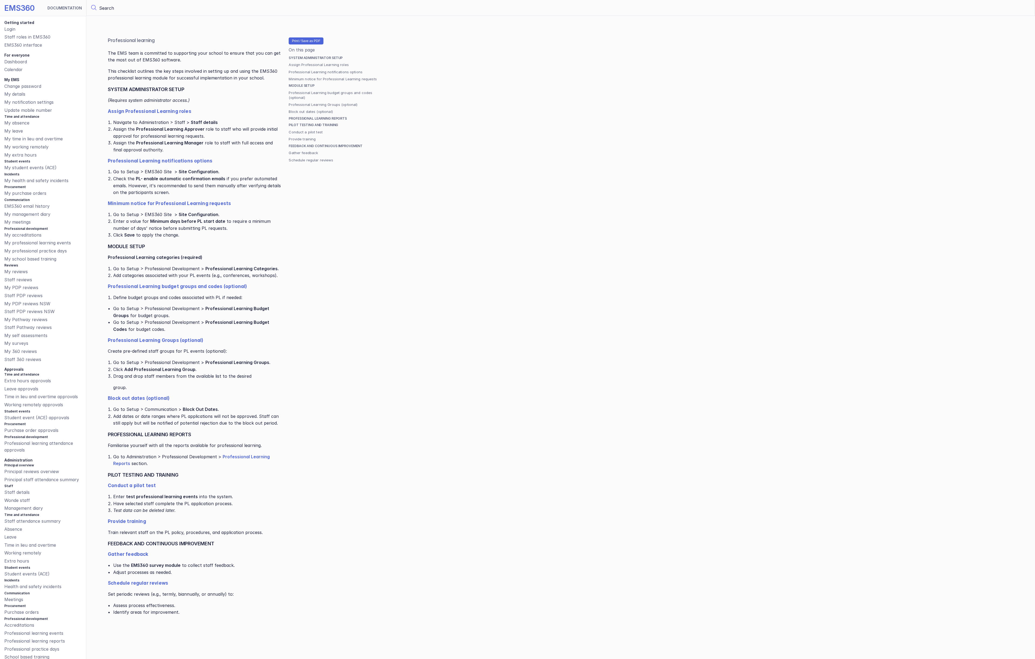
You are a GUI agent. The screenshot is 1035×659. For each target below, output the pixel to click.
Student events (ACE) (27, 574)
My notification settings (29, 102)
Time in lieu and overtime (30, 545)
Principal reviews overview (31, 471)
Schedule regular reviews (311, 160)
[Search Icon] (560, 8)
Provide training (302, 139)
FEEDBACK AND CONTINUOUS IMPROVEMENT (326, 146)
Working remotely (22, 553)
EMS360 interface (23, 45)
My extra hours (20, 155)
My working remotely (26, 147)
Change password (22, 86)
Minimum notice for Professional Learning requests (333, 79)
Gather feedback (303, 153)
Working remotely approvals (33, 404)
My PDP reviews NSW (27, 303)
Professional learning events (33, 633)
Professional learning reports (34, 641)
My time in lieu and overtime (33, 139)
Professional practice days (31, 649)
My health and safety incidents (36, 180)
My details (14, 94)
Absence (13, 529)
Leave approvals (21, 388)
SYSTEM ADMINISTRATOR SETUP (316, 58)
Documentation (64, 8)
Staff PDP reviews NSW (29, 311)
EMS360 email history (27, 206)
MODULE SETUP (302, 86)
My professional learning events (37, 242)
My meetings (17, 222)
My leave (13, 131)
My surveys (16, 343)
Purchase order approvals (31, 430)
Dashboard (15, 61)
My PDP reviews (21, 287)
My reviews (16, 271)
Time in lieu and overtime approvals (41, 397)
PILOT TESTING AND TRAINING (313, 125)
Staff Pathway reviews (28, 327)
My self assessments (25, 335)
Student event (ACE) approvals (36, 417)
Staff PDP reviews (23, 295)
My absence (16, 123)
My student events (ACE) (30, 167)
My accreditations (23, 235)
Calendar (13, 69)
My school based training (30, 259)
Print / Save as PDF (306, 41)
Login (9, 29)
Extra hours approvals (27, 380)
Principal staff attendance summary (41, 479)
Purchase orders (21, 612)
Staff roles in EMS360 (27, 37)
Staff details (17, 492)
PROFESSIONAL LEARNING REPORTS (318, 118)
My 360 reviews (20, 351)
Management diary (23, 508)
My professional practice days (35, 251)
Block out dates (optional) (311, 111)
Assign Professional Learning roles (319, 65)
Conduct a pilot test (306, 132)
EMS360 (19, 8)
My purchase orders (25, 193)
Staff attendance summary (32, 521)
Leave (10, 537)
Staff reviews (18, 279)
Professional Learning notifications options (326, 72)
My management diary (27, 214)
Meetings (13, 599)
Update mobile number (28, 110)
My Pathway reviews (25, 319)
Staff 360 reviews (22, 359)
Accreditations (19, 625)
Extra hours (16, 561)
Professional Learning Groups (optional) (323, 104)
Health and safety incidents (32, 586)
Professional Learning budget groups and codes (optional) (330, 95)
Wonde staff (17, 500)
